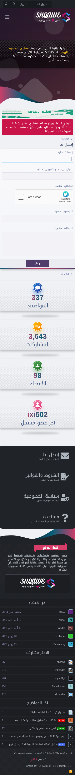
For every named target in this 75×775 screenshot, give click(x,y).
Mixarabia (60, 694)
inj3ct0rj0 (60, 678)
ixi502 (37, 414)
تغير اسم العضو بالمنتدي (47, 728)
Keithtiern (60, 636)
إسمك (69, 152)
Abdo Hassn (58, 686)
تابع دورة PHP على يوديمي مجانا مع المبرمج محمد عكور (35, 736)
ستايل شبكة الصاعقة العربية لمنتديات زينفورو (36, 744)
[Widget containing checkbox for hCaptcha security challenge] (44, 196)
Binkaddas (59, 670)
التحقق (68, 185)
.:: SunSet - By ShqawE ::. (54, 765)
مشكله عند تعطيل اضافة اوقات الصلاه (40, 720)
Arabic (30, 765)
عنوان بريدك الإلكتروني (59, 169)
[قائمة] (7, 17)
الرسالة (68, 228)
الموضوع (68, 211)
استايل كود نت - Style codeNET (47, 712)
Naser (62, 620)
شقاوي (34, 759)
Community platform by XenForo (43, 753)
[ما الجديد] (14, 4)
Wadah (61, 628)
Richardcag (59, 644)
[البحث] (6, 4)
